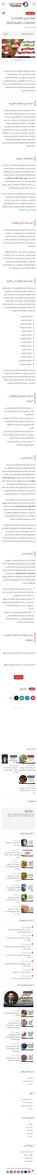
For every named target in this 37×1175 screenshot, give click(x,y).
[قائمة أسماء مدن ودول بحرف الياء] (27, 842)
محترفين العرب (10, 1168)
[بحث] (3, 4)
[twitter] (25, 1172)
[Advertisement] (18, 727)
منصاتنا (30, 1136)
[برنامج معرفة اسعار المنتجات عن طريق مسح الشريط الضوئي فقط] (27, 1023)
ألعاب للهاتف (30, 13)
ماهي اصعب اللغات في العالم (18, 178)
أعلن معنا (29, 1130)
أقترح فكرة (29, 1133)
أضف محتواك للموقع (26, 1151)
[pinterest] (11, 1172)
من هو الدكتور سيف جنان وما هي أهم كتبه (19, 1003)
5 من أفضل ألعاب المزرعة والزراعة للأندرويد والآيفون (27, 769)
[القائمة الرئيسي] (34, 4)
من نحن (30, 1108)
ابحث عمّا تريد (28, 1161)
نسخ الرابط (18, 677)
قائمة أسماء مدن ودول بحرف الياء (13, 843)
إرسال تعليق (28, 811)
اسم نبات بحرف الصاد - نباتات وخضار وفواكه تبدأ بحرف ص (12, 911)
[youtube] (18, 1172)
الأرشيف (30, 1084)
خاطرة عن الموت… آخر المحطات (21, 972)
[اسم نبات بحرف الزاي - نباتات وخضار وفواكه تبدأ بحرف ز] (27, 897)
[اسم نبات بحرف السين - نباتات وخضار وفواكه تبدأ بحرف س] (27, 864)
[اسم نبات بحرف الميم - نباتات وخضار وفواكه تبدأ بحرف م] (27, 876)
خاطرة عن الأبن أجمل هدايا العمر (21, 978)
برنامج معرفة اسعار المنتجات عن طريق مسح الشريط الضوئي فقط (12, 1025)
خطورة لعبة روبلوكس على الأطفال (12, 1014)
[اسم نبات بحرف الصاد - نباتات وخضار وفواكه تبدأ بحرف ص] (27, 909)
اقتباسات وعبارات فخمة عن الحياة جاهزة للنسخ (19, 939)
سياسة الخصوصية (27, 1099)
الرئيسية (30, 1078)
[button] (27, 698)
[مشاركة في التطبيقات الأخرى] (11, 698)
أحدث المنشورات (27, 1081)
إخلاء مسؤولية (28, 1158)
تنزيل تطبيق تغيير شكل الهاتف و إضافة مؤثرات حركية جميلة (13, 1048)
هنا (4, 652)
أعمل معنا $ (29, 1127)
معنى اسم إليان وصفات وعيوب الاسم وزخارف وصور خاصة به (17, 964)
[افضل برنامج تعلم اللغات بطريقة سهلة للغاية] (27, 1058)
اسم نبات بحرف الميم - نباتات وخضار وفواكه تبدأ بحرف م (12, 878)
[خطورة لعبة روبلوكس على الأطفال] (27, 1013)
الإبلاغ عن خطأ (28, 1155)
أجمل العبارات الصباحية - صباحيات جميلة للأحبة (19, 956)
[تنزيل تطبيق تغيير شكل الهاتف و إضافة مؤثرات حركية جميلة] (27, 1046)
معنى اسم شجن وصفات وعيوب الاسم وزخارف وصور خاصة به (17, 947)
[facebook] (22, 1172)
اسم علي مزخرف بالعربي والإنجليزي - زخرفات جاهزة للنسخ (12, 854)
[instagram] (29, 1172)
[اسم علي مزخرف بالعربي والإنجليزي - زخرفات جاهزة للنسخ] (27, 852)
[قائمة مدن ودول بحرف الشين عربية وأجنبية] (27, 887)
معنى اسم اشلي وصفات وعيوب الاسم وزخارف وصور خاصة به (19, 930)
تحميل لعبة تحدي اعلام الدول (25, 573)
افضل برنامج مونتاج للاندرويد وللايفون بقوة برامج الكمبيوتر (13, 1037)
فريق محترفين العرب (26, 1105)
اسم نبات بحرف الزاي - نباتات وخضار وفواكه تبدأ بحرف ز (12, 899)
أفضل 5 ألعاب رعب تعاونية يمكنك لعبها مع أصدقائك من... (27, 790)
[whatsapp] (15, 1172)
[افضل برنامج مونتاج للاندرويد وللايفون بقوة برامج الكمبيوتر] (27, 1035)
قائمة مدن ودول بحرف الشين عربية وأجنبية (13, 888)
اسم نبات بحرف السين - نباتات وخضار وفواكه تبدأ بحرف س (12, 866)
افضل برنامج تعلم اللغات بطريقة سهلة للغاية (13, 1059)
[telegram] (7, 1172)
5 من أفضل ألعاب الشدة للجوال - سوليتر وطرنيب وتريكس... (11, 770)
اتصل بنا (30, 1124)
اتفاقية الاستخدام (27, 1102)
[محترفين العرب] (18, 4)
